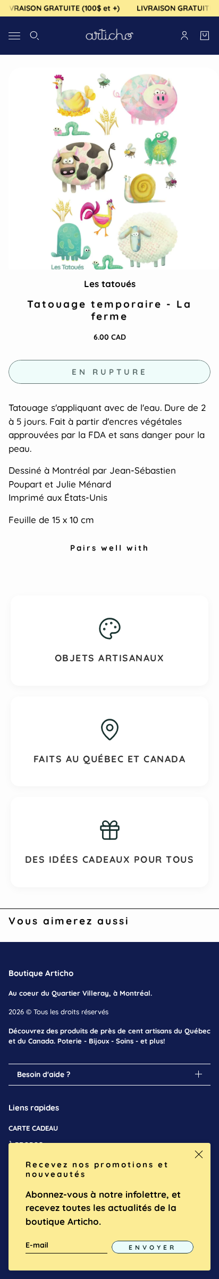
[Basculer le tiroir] (14, 35)
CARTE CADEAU (33, 1128)
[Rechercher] (34, 35)
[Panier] (204, 35)
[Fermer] (198, 1154)
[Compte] (184, 35)
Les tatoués (110, 283)
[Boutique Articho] (109, 35)
